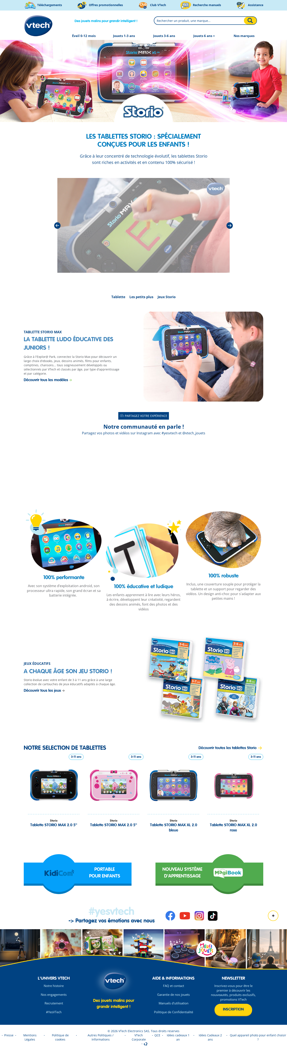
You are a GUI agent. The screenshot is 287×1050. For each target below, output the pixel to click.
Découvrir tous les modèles (46, 380)
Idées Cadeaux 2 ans (210, 1037)
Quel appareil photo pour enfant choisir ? (258, 1037)
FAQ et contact (173, 986)
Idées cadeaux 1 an (178, 1037)
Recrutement (54, 1003)
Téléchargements (49, 5)
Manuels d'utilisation (173, 1003)
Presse (8, 1035)
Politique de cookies (60, 1037)
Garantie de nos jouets (173, 994)
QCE (157, 1035)
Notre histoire (54, 986)
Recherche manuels (206, 5)
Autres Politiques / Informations (100, 1037)
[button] (54, 471)
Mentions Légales (30, 1037)
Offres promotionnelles (105, 5)
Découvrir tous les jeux (42, 691)
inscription (233, 1009)
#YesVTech (54, 1012)
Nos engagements (54, 994)
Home (136, 45)
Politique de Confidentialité (173, 1012)
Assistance (255, 5)
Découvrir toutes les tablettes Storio (228, 748)
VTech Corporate (139, 1037)
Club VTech (157, 5)
